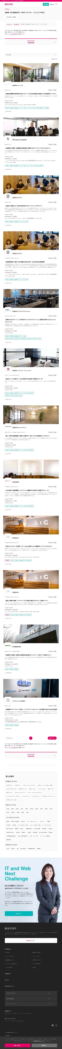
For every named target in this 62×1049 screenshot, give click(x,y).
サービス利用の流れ (13, 34)
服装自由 (50, 832)
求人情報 (7, 952)
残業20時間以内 (29, 828)
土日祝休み (50, 828)
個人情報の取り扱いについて (11, 1032)
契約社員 (13, 848)
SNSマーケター (9, 792)
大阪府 (50, 808)
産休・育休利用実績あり (23, 836)
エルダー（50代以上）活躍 (35, 825)
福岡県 (22, 812)
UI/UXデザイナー (9, 785)
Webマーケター (51, 788)
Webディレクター (32, 788)
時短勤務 (16, 828)
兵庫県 (7, 812)
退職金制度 (8, 839)
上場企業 (29, 832)
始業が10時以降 (9, 828)
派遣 (17, 848)
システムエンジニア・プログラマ (13, 796)
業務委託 (39, 848)
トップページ (9, 24)
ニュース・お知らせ (9, 956)
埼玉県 (22, 808)
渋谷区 (27, 812)
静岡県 (36, 808)
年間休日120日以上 (10, 832)
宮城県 (12, 808)
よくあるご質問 (9, 967)
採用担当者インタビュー (37, 960)
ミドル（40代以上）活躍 (23, 825)
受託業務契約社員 (31, 848)
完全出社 (23, 821)
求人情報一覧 (16, 24)
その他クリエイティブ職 (11, 799)
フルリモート (42, 821)
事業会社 (23, 832)
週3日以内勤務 (37, 828)
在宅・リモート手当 (34, 836)
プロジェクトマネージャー (11, 788)
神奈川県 (31, 808)
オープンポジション (36, 796)
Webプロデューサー (23, 788)
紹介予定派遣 (23, 848)
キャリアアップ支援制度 (45, 836)
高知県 (18, 812)
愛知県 (41, 808)
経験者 (7, 821)
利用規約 (7, 1035)
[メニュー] (56, 4)
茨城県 (17, 808)
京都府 (46, 808)
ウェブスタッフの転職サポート (12, 963)
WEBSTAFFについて (9, 986)
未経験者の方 (8, 973)
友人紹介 (34, 967)
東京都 (26, 808)
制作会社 (18, 832)
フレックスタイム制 (46, 825)
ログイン (52, 4)
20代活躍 (8, 825)
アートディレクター (42, 788)
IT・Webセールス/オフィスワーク (48, 796)
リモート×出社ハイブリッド (32, 821)
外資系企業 (35, 832)
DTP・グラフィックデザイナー (29, 785)
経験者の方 (8, 949)
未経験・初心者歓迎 (15, 821)
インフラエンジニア (26, 796)
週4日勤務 (44, 828)
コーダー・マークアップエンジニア (34, 792)
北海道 (7, 808)
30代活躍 (14, 825)
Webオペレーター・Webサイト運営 (45, 785)
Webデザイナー (18, 785)
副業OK (48, 821)
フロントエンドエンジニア (20, 792)
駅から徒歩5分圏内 (43, 832)
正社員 (7, 848)
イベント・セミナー (36, 956)
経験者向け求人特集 (36, 952)
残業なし (22, 828)
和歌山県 (13, 812)
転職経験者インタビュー (10, 960)
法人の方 (7, 980)
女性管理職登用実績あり (11, 836)
